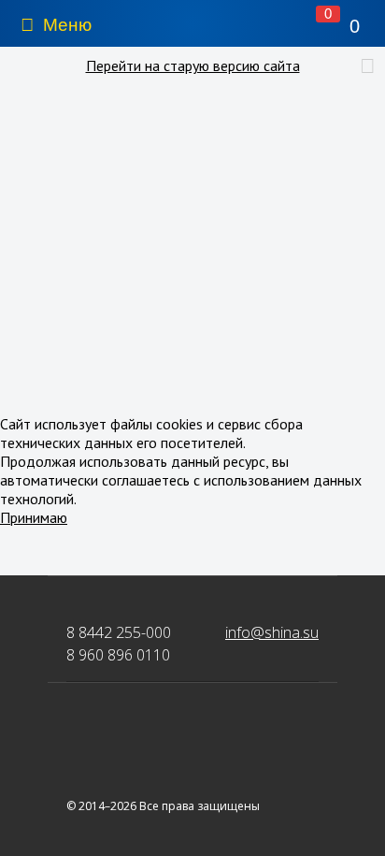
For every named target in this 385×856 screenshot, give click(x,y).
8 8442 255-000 (118, 632)
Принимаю (33, 517)
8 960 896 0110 (118, 655)
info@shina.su (272, 632)
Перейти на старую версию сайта (193, 65)
